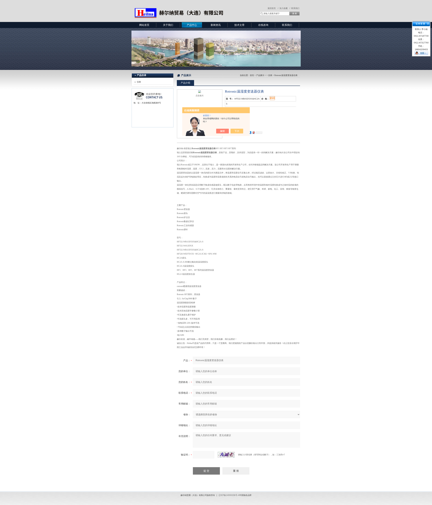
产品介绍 (185, 82)
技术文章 (239, 24)
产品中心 (192, 24)
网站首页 (144, 24)
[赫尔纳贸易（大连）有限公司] (180, 7)
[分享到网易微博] (253, 132)
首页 (252, 75)
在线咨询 (263, 24)
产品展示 (260, 75)
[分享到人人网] (250, 132)
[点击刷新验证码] (226, 455)
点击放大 (200, 95)
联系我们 (295, 8)
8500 (272, 98)
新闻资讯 (216, 24)
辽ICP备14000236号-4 (229, 495)
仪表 (139, 82)
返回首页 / (273, 8)
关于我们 (168, 24)
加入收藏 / (284, 8)
